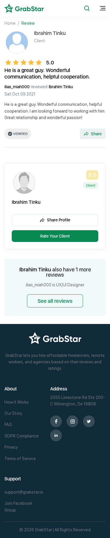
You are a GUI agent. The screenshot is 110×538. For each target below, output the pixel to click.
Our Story (13, 413)
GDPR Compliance (21, 436)
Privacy (11, 447)
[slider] (25, 62)
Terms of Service (20, 458)
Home (10, 23)
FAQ (8, 424)
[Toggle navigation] (103, 8)
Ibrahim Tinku (61, 86)
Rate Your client (55, 236)
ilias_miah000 (17, 86)
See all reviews (55, 301)
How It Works (16, 402)
